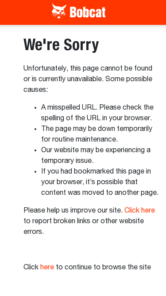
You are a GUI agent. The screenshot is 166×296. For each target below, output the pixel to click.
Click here (139, 210)
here (47, 267)
